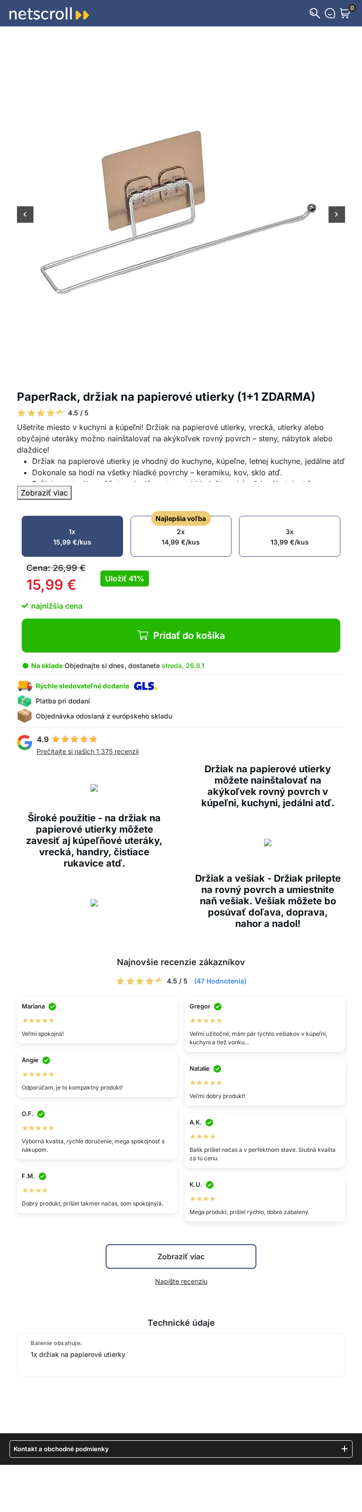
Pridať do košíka (189, 635)
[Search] (314, 13)
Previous (25, 215)
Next (337, 215)
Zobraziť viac (44, 492)
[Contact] (329, 13)
